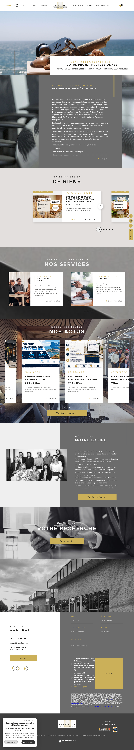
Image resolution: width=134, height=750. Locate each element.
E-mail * (106, 628)
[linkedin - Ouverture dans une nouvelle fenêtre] (131, 225)
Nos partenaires (88, 735)
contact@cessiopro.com (20, 643)
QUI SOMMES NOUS (102, 6)
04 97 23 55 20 (18, 638)
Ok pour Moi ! (28, 742)
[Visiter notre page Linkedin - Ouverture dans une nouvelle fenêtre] (25, 668)
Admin (83, 735)
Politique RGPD (96, 735)
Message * (78, 639)
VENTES (35, 6)
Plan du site (69, 735)
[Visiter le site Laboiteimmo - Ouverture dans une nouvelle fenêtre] (67, 743)
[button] (111, 206)
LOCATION (44, 6)
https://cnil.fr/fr (109, 699)
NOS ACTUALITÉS (77, 6)
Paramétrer (11, 742)
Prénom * (107, 616)
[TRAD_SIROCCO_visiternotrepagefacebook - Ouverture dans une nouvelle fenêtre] (12, 668)
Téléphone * (79, 628)
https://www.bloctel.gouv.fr (77, 703)
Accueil (26, 6)
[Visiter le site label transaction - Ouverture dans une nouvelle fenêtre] (115, 729)
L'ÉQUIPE (90, 6)
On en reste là (28, 720)
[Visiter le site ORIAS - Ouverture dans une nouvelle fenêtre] (104, 729)
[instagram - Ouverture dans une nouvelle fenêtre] (131, 220)
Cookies (103, 735)
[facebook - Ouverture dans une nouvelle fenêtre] (131, 215)
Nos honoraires (61, 735)
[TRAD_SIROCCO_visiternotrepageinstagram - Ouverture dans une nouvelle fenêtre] (18, 668)
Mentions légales (77, 735)
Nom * (75, 616)
